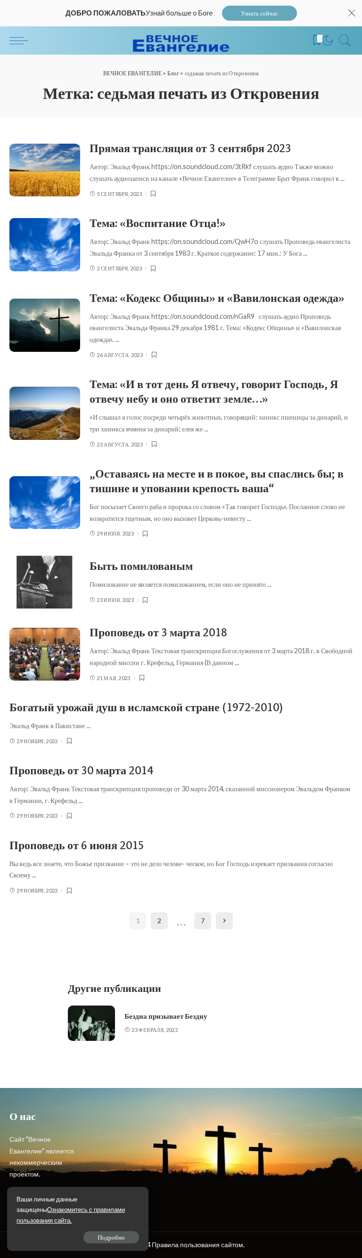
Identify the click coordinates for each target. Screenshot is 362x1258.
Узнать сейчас (259, 13)
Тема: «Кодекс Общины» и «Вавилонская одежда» (217, 298)
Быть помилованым (141, 566)
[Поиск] (343, 40)
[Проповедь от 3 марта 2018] (44, 654)
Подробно (111, 1237)
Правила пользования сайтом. (198, 1245)
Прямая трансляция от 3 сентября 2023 (190, 148)
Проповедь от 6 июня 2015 (76, 845)
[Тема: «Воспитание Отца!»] (44, 244)
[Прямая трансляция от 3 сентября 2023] (44, 170)
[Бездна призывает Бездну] (91, 1023)
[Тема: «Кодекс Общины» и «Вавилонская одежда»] (44, 325)
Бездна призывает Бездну (165, 1016)
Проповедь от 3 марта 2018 (158, 632)
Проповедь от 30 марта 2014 (81, 770)
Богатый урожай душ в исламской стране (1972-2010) (146, 707)
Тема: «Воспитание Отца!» (158, 223)
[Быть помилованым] (44, 582)
